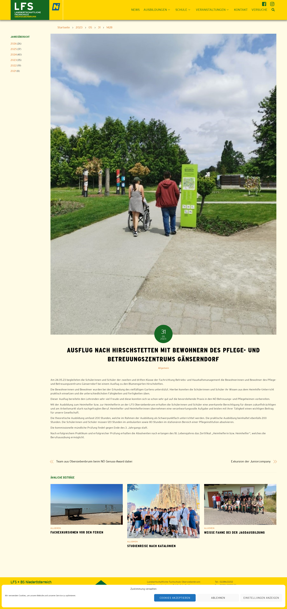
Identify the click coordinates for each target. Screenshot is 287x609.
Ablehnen (218, 597)
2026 (14, 43)
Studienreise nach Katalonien (151, 546)
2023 (14, 60)
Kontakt (241, 9)
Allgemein (163, 368)
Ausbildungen (155, 9)
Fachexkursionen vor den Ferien (76, 532)
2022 (14, 65)
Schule (181, 9)
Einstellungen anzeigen (261, 597)
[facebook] (264, 2)
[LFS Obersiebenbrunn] (37, 9)
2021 (13, 71)
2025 (14, 49)
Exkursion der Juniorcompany (251, 461)
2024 (14, 54)
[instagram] (272, 2)
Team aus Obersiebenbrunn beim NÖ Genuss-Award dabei (94, 461)
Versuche (259, 9)
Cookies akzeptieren (175, 597)
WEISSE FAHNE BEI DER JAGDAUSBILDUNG (234, 532)
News (135, 9)
